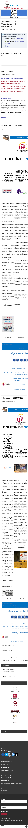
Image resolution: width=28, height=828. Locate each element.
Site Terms (13, 820)
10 (23, 660)
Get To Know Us (19, 820)
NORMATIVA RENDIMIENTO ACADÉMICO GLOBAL (12, 78)
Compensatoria (7, 71)
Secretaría (14, 17)
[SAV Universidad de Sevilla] (4, 797)
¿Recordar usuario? (5, 816)
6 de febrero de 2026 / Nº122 (8, 650)
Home (2, 820)
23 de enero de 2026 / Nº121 (7, 653)
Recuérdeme (5, 811)
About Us (6, 820)
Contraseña (3, 805)
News (9, 820)
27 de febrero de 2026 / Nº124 (8, 645)
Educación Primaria (6, 98)
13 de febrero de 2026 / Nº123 (8, 647)
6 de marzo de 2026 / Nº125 (12, 398)
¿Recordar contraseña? (5, 818)
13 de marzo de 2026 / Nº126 (12, 126)
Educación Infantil (6, 95)
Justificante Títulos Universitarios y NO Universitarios (9, 24)
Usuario (3, 799)
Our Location (3, 821)
